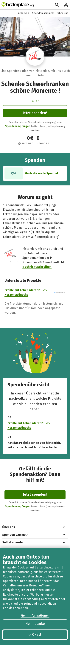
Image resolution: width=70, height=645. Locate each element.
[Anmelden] (66, 4)
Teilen (35, 101)
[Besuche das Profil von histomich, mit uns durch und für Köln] (35, 56)
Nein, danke (35, 623)
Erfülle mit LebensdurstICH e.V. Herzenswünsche (29, 425)
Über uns (62, 13)
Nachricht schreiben (37, 267)
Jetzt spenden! (35, 113)
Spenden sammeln (43, 13)
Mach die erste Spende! (41, 173)
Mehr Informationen (35, 615)
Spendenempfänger (17, 126)
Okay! (36, 634)
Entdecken (23, 13)
